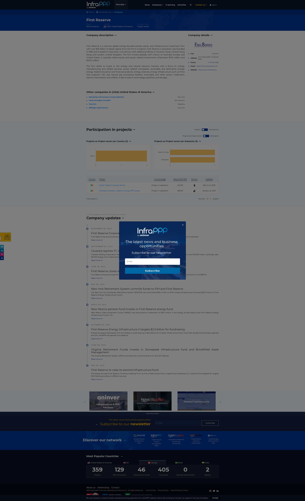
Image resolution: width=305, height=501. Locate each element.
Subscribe (152, 270)
